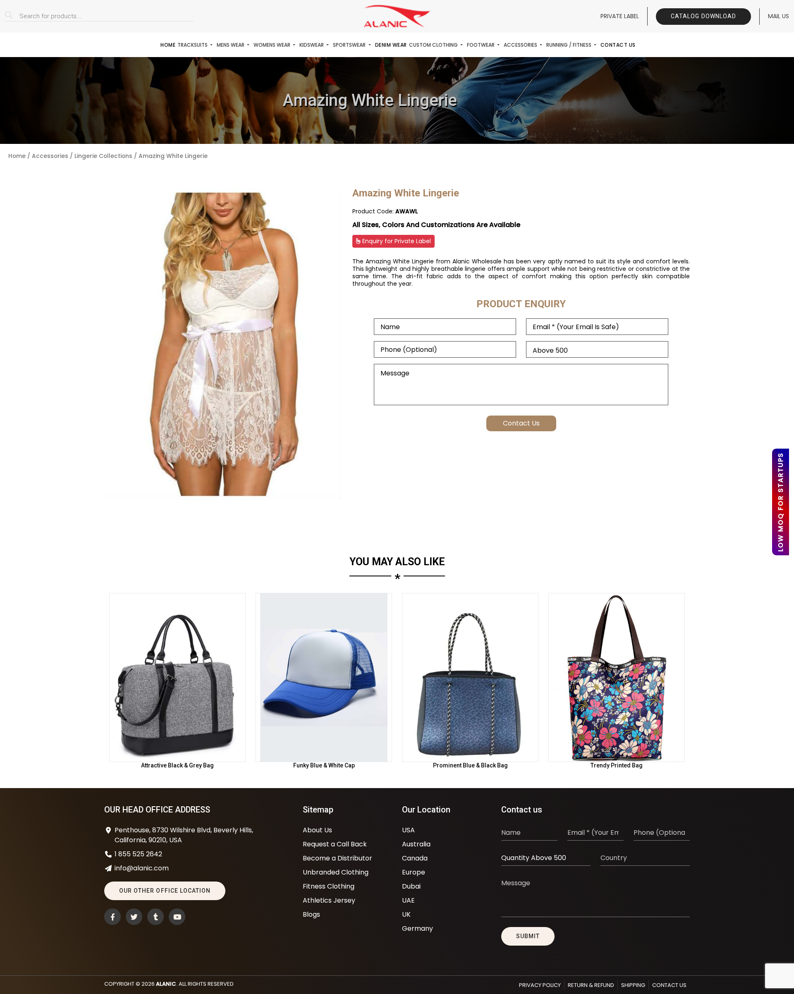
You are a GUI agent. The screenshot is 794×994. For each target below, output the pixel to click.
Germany (417, 928)
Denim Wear (391, 44)
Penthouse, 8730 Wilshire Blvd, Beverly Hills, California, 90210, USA (184, 835)
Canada (415, 858)
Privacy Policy (540, 985)
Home (167, 44)
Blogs (311, 914)
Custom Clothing (434, 44)
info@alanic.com (142, 868)
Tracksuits (193, 44)
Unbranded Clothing (335, 872)
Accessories (521, 44)
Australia (416, 844)
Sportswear (350, 44)
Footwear (481, 44)
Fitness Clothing (328, 886)
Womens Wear (273, 44)
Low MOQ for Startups (780, 502)
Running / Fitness (569, 44)
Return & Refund (591, 985)
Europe (413, 872)
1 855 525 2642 (138, 854)
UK (406, 914)
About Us (317, 830)
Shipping (633, 985)
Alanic (166, 984)
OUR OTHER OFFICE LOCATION (164, 890)
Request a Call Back (335, 844)
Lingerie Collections (103, 156)
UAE (408, 900)
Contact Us (618, 44)
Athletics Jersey (329, 900)
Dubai (411, 886)
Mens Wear (231, 44)
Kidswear (312, 44)
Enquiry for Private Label (396, 241)
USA (408, 830)
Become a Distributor (337, 858)
